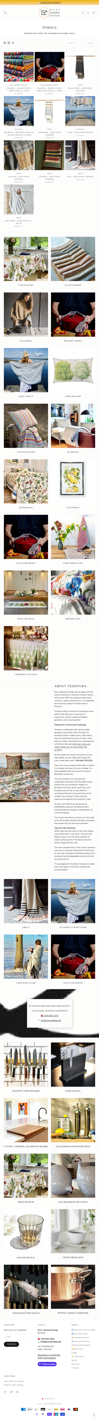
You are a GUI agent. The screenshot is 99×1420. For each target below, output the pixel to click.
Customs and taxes (52, 2)
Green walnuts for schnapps (14, 1381)
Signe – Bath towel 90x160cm (80, 132)
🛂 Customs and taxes (79, 1334)
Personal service (71, 2)
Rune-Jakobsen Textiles (19, 85)
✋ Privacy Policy (77, 1356)
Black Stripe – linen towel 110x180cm (80, 89)
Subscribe (11, 1344)
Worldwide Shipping (31, 2)
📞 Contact (75, 1364)
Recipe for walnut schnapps (14, 1385)
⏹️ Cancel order (77, 1349)
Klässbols (19, 129)
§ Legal (74, 1353)
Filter (90, 43)
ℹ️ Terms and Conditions (80, 1341)
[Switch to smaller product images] (9, 43)
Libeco (80, 85)
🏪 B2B (74, 1360)
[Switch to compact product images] (13, 43)
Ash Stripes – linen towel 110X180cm (49, 134)
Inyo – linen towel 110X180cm (80, 177)
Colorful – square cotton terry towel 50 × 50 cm (19, 89)
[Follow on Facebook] (5, 1392)
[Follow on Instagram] (11, 1392)
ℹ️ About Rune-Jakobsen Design (83, 1330)
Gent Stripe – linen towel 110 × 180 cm (18, 222)
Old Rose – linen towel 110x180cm (49, 178)
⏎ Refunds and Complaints (81, 1345)
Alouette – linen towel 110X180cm (18, 178)
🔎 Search (75, 1368)
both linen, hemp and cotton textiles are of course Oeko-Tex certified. (72, 747)
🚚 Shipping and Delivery (80, 1337)
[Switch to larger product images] (5, 43)
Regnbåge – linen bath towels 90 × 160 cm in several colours (19, 134)
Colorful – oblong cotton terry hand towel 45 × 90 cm (49, 89)
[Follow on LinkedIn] (17, 1392)
